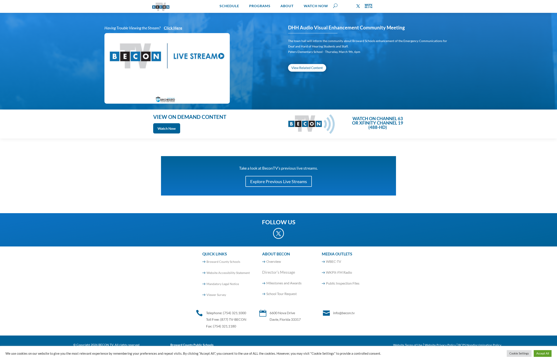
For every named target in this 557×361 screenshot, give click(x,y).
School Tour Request (281, 294)
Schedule (229, 6)
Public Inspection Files (342, 283)
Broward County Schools (223, 261)
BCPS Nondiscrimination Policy (479, 345)
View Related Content (307, 68)
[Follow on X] (358, 6)
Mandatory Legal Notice (222, 284)
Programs (259, 6)
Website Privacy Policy (440, 345)
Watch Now (316, 6)
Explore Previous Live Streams (278, 181)
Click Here (173, 27)
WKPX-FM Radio (339, 272)
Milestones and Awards (284, 283)
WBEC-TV (333, 261)
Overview (273, 261)
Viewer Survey (216, 295)
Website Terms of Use (407, 345)
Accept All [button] (542, 353)
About (287, 6)
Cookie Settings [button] (519, 353)
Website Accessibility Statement (228, 273)
